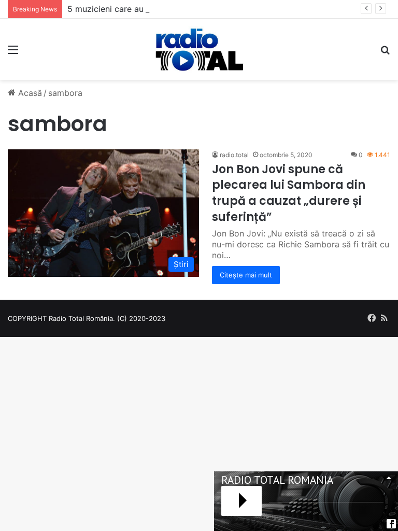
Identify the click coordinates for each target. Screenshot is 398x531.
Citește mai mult (246, 275)
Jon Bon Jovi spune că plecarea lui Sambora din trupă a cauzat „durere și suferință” (288, 193)
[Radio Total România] (199, 49)
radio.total (234, 155)
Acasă (29, 93)
